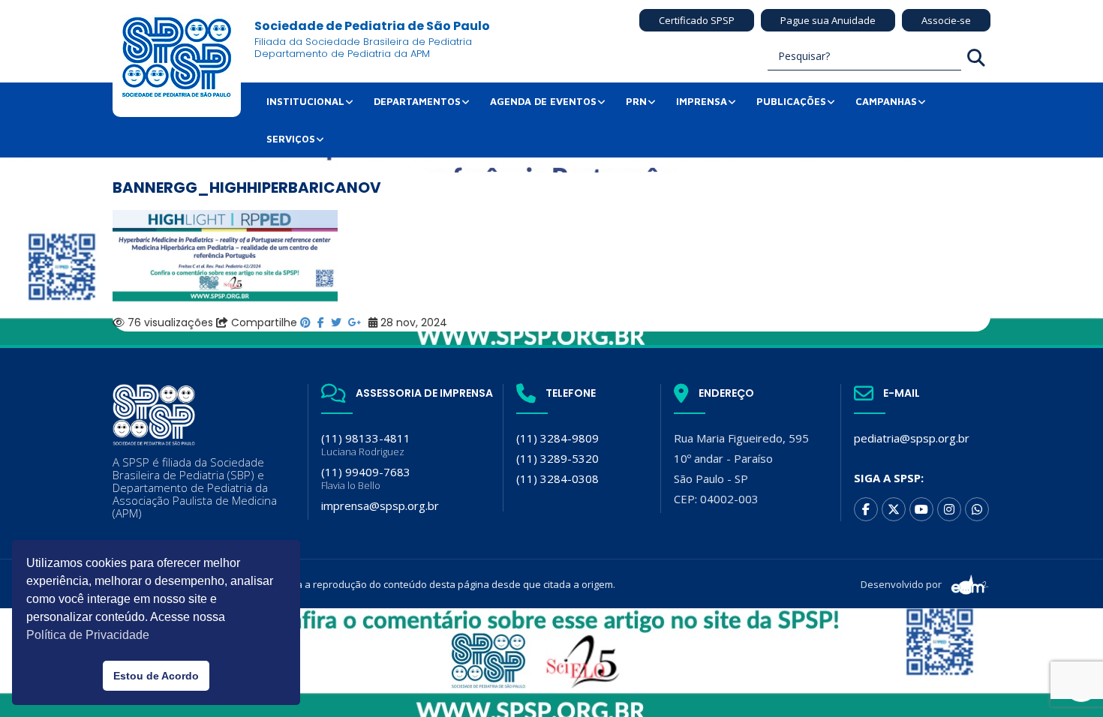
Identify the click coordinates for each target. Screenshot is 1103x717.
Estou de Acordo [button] (156, 676)
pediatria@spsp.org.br (911, 438)
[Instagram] (949, 509)
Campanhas (886, 101)
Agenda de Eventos (543, 101)
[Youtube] (921, 509)
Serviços (290, 139)
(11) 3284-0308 (557, 478)
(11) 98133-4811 (365, 444)
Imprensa (701, 101)
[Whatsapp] (977, 509)
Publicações (791, 101)
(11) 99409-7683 (365, 478)
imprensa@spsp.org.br (380, 505)
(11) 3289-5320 (557, 458)
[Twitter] (894, 509)
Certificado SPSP (697, 20)
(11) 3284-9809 (557, 438)
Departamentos (417, 101)
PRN (636, 101)
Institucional (305, 101)
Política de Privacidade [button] (87, 634)
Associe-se (946, 20)
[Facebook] (866, 509)
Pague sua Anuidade (828, 20)
